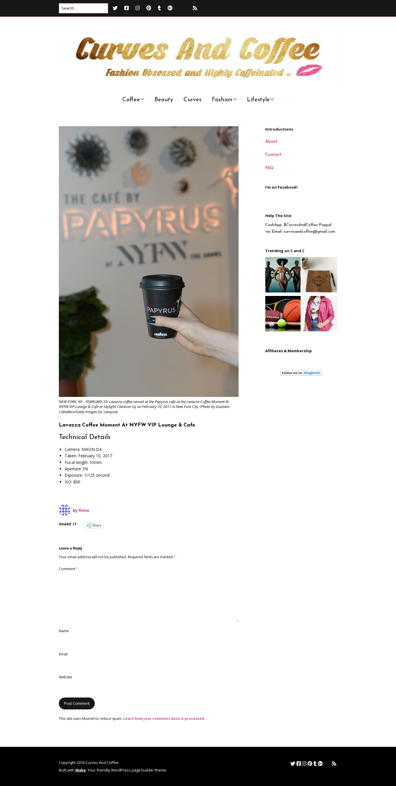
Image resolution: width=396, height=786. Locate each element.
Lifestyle (258, 100)
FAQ (269, 168)
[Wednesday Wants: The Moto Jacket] (319, 315)
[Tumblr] (159, 8)
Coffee (131, 100)
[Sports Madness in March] (283, 315)
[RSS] (195, 8)
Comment (68, 568)
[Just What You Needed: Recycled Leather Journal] (319, 276)
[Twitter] (117, 8)
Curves (192, 100)
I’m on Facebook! (281, 187)
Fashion (222, 100)
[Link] (182, 8)
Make (80, 770)
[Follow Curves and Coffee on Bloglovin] (301, 375)
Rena (84, 510)
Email (63, 654)
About (271, 142)
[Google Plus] (170, 8)
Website (65, 677)
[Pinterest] (148, 8)
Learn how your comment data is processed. (164, 718)
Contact (273, 155)
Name (64, 630)
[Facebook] (126, 8)
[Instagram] (137, 8)
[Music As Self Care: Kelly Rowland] (283, 276)
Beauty (164, 100)
